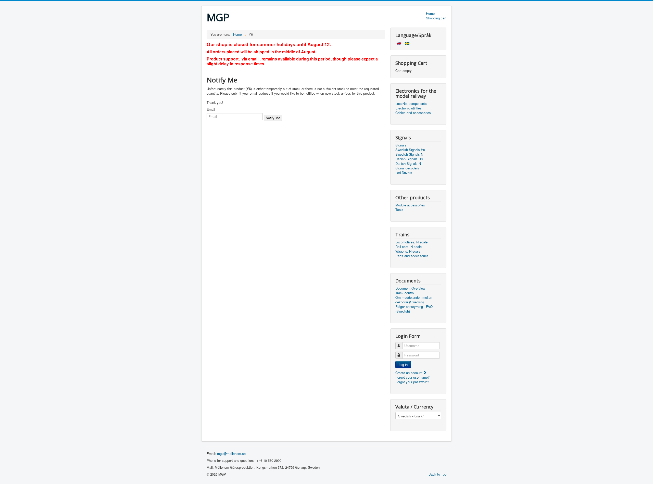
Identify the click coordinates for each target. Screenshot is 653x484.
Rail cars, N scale (408, 246)
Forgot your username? (412, 377)
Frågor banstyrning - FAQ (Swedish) (414, 309)
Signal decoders (407, 168)
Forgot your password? (412, 381)
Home (430, 13)
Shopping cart (436, 18)
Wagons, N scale (407, 251)
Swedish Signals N (409, 154)
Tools (399, 209)
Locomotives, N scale (411, 242)
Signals (400, 145)
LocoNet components (411, 103)
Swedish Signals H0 (410, 149)
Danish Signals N (408, 163)
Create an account (409, 372)
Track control (405, 293)
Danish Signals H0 (409, 159)
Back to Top (437, 474)
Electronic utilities (408, 108)
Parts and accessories (412, 256)
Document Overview (410, 288)
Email (211, 109)
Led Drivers (403, 172)
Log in (403, 364)
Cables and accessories (413, 112)
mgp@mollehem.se (231, 453)
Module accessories (410, 205)
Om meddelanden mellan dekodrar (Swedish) (413, 299)
